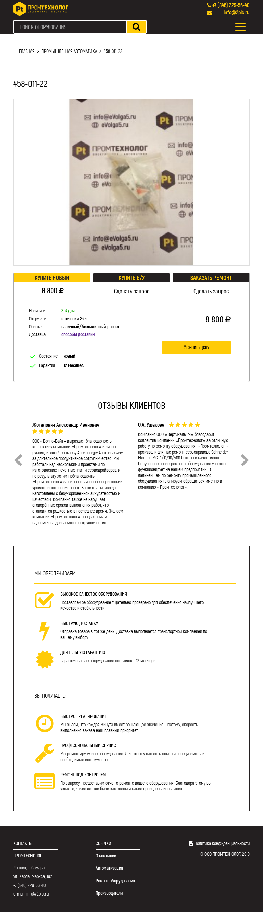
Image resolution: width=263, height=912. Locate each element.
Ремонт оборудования (115, 881)
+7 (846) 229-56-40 (231, 5)
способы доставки (78, 334)
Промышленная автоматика (69, 51)
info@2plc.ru (237, 12)
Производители (109, 893)
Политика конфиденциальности (222, 843)
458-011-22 (113, 51)
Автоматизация (109, 868)
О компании (106, 855)
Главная (27, 51)
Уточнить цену (196, 347)
